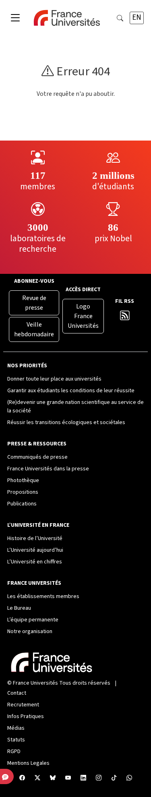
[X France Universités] (37, 778)
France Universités (35, 683)
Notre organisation (29, 631)
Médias (16, 728)
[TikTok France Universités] (114, 778)
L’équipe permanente (32, 620)
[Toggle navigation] (15, 18)
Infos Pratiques (25, 716)
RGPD (14, 751)
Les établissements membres (43, 596)
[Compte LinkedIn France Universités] (83, 778)
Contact (16, 693)
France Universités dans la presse (48, 469)
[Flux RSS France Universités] (124, 317)
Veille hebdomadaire (34, 329)
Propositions (22, 492)
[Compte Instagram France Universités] (98, 778)
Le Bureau (19, 608)
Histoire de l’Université (34, 538)
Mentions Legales (28, 763)
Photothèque (23, 480)
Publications (22, 504)
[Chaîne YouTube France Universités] (68, 778)
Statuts (16, 740)
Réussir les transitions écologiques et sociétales (66, 422)
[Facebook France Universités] (22, 778)
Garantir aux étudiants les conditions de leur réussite (70, 391)
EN (136, 17)
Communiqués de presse (37, 457)
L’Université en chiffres (34, 562)
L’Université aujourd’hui (35, 550)
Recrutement (23, 705)
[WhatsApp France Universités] (129, 778)
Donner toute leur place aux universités (54, 379)
